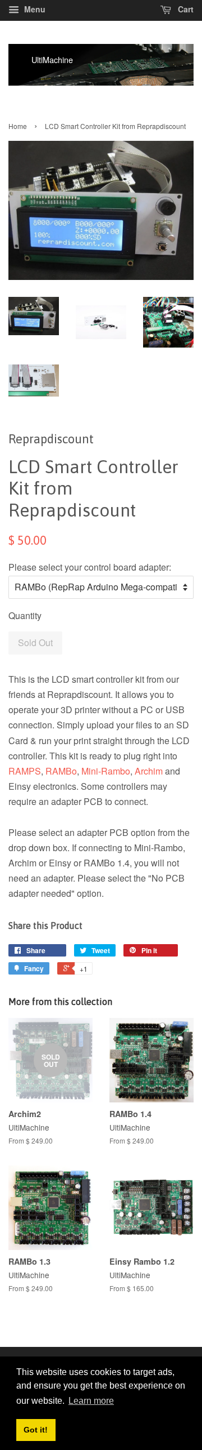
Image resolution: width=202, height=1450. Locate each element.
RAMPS (24, 770)
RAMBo (61, 770)
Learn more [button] (91, 1400)
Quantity (25, 615)
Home (17, 126)
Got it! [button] (36, 1429)
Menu (33, 9)
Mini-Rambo (105, 770)
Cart (185, 9)
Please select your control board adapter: (89, 567)
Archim (149, 770)
